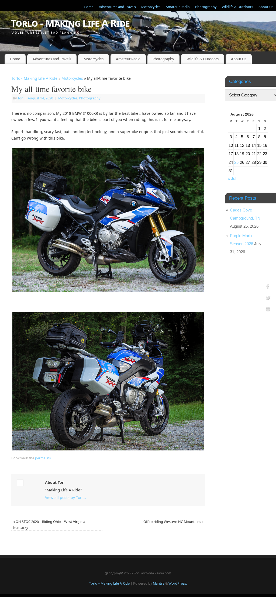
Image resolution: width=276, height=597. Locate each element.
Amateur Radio (178, 7)
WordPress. (177, 583)
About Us (265, 7)
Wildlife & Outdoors (237, 7)
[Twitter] (268, 299)
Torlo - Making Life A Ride (70, 23)
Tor (20, 98)
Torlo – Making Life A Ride (109, 583)
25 (236, 162)
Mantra (158, 583)
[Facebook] (268, 287)
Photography (205, 7)
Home (89, 7)
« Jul (232, 178)
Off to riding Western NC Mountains (173, 521)
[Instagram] (268, 310)
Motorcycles (150, 7)
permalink (43, 458)
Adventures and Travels (117, 7)
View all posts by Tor (66, 497)
